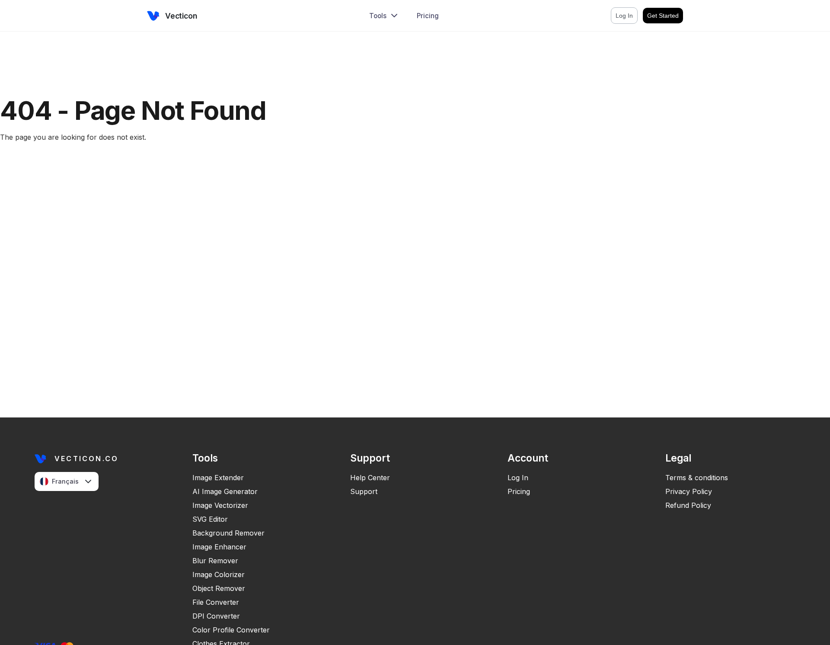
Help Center (370, 477)
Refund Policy (688, 505)
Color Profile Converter (231, 630)
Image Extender (218, 477)
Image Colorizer (218, 574)
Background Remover (228, 533)
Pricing (428, 16)
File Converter (215, 602)
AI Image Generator (225, 491)
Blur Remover (215, 560)
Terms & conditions (696, 477)
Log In (518, 477)
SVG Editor (210, 519)
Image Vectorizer (220, 505)
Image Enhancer (219, 546)
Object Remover (218, 588)
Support (363, 491)
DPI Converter (216, 616)
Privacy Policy (688, 491)
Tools (377, 16)
